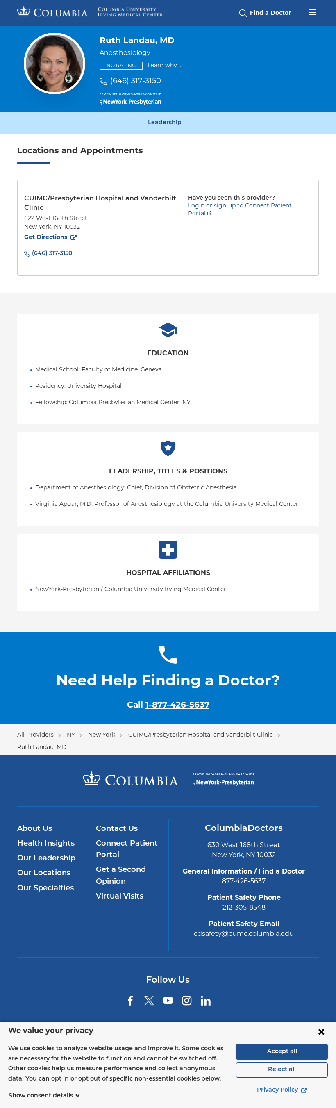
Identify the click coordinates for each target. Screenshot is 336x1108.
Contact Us (117, 829)
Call (168, 705)
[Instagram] (187, 1000)
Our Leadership (46, 858)
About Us (34, 829)
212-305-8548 (244, 908)
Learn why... (165, 65)
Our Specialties (45, 888)
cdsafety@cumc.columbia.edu (244, 934)
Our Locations (43, 873)
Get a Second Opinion (121, 876)
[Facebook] (130, 1000)
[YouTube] (168, 1000)
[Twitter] (149, 1000)
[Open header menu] (312, 11)
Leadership (165, 123)
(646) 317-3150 (135, 81)
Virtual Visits (119, 897)
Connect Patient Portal (127, 849)
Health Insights (46, 844)
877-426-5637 (244, 881)
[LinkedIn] (206, 1000)
